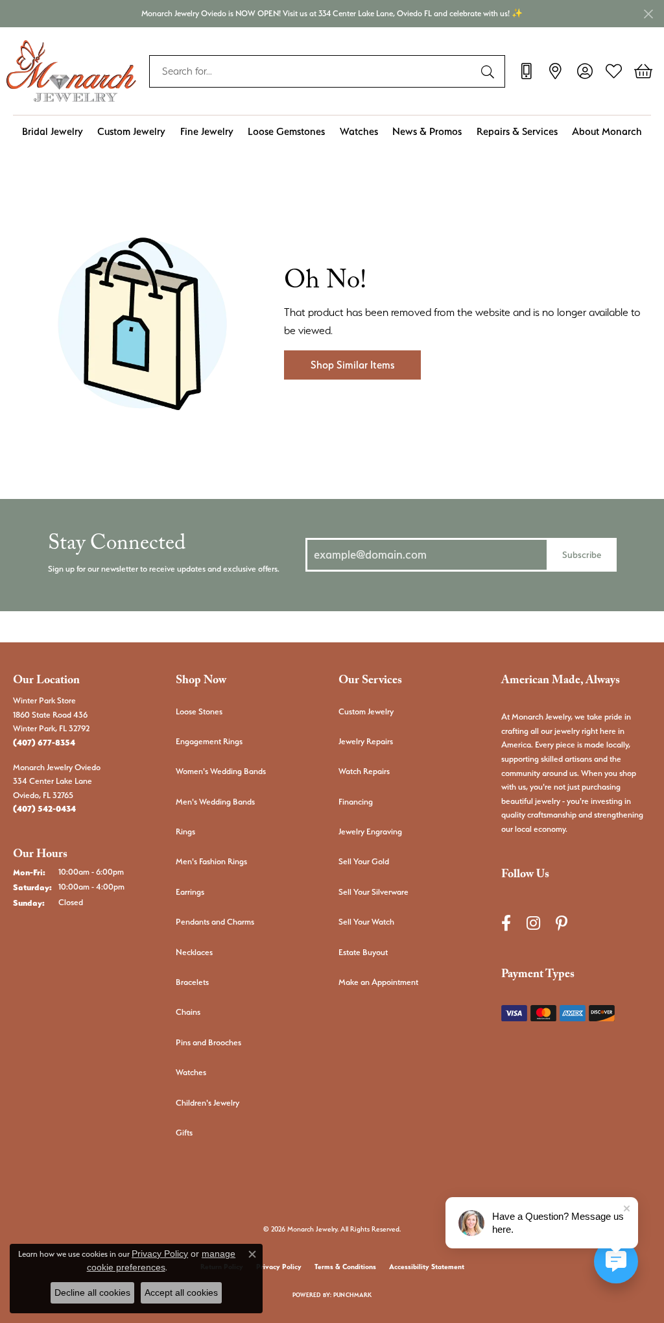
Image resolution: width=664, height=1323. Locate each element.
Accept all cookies (181, 1292)
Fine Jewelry (206, 131)
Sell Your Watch (366, 922)
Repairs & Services (517, 131)
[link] (526, 71)
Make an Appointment (378, 982)
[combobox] (312, 71)
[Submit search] (489, 71)
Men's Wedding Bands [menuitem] (215, 802)
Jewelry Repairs (365, 741)
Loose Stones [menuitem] (199, 711)
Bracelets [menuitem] (192, 982)
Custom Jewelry (131, 131)
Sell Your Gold (363, 861)
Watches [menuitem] (191, 1072)
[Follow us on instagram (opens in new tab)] (533, 923)
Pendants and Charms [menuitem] (215, 922)
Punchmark (352, 1294)
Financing (355, 802)
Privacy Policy (279, 1267)
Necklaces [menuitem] (194, 952)
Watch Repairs (364, 771)
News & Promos (427, 131)
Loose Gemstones (286, 131)
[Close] (648, 14)
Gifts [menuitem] (184, 1132)
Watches (359, 131)
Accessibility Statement (426, 1267)
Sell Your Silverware (373, 892)
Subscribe (581, 554)
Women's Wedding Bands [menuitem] (221, 771)
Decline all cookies (92, 1292)
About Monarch (607, 131)
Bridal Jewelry (52, 131)
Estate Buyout (363, 952)
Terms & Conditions (345, 1267)
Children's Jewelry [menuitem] (207, 1103)
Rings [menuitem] (185, 831)
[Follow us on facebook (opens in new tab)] (506, 923)
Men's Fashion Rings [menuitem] (211, 861)
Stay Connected (116, 546)
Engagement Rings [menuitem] (209, 741)
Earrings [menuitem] (190, 892)
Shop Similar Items (352, 365)
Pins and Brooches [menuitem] (208, 1042)
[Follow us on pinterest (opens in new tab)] (561, 923)
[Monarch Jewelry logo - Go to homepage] (71, 71)
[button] (584, 71)
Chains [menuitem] (188, 1012)
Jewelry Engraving (370, 831)
